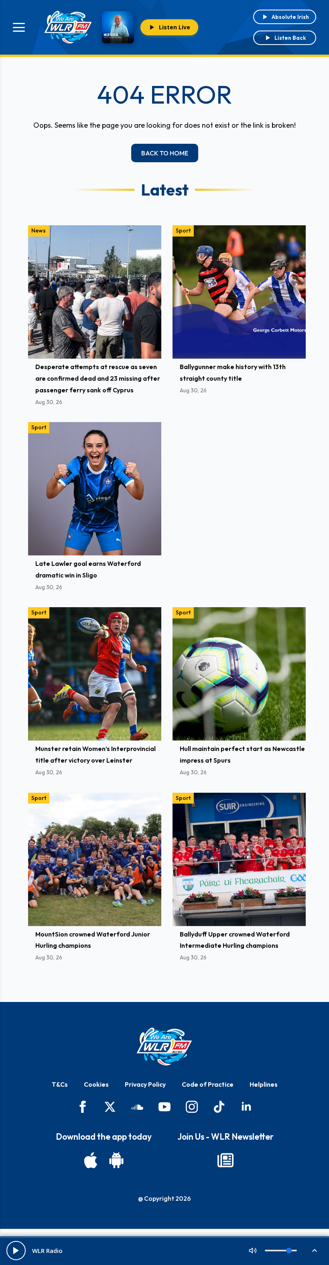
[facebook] (82, 1107)
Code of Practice (208, 1084)
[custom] (137, 1107)
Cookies (96, 1084)
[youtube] (164, 1107)
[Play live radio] (16, 1250)
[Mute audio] (253, 1250)
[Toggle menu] (19, 27)
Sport (183, 230)
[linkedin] (246, 1107)
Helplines (264, 1084)
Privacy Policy (145, 1084)
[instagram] (192, 1107)
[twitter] (110, 1107)
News (38, 230)
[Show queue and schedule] (315, 1251)
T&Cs (60, 1084)
